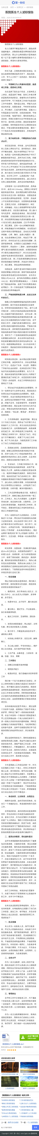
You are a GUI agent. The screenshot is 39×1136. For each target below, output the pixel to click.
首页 (12, 7)
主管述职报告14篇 (26, 1110)
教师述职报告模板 (8, 1110)
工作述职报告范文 (26, 1100)
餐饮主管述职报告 (8, 1103)
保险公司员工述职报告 (10, 1107)
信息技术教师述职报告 (28, 1107)
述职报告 (29, 7)
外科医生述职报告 (8, 1100)
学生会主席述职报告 (9, 1113)
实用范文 (20, 7)
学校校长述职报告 (26, 1116)
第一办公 (17, 1133)
